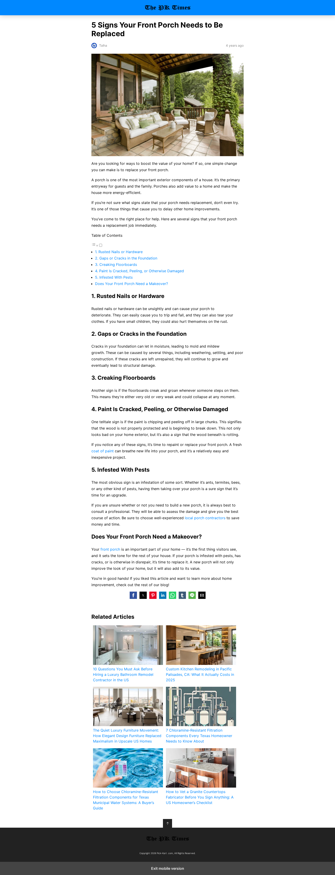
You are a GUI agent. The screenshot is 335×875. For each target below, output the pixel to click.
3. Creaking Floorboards (116, 264)
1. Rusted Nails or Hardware (119, 251)
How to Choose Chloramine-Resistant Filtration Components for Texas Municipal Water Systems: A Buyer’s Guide (125, 799)
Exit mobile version (167, 868)
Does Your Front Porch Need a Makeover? (131, 283)
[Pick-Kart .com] (167, 838)
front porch (110, 549)
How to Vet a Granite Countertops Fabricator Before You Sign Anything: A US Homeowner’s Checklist (200, 797)
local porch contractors (205, 518)
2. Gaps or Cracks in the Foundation (126, 258)
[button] (133, 595)
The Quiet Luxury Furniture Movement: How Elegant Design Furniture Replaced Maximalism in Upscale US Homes (127, 735)
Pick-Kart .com (167, 8)
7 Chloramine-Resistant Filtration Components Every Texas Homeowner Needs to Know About (199, 735)
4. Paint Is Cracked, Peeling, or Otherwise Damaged (139, 271)
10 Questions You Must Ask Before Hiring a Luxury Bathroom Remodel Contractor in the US (123, 674)
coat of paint (102, 451)
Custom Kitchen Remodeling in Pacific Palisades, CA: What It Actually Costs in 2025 (200, 674)
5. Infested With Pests (114, 277)
